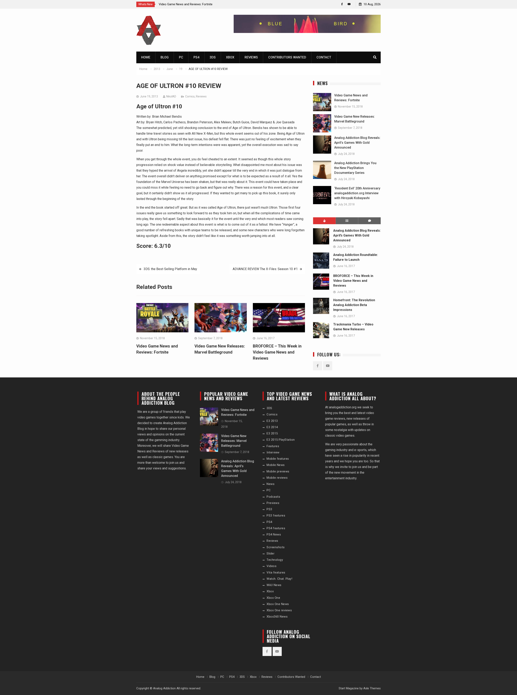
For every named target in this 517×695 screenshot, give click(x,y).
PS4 (196, 57)
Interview (273, 452)
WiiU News (274, 585)
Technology (275, 560)
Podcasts (273, 497)
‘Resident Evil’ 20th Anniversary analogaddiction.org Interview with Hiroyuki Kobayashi (357, 193)
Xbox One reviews (279, 610)
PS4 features (276, 528)
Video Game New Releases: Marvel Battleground (234, 441)
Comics (190, 96)
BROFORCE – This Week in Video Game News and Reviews (277, 352)
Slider (270, 553)
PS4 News (274, 534)
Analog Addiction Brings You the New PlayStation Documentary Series (355, 168)
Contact (323, 57)
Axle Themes (372, 688)
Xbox (230, 57)
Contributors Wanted (287, 57)
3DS (213, 57)
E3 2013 (272, 421)
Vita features (276, 572)
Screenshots (276, 547)
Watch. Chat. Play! (279, 579)
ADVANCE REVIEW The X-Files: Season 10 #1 (265, 269)
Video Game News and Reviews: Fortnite (185, 4)
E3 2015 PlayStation (281, 440)
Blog (165, 57)
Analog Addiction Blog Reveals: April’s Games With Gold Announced (357, 142)
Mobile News (276, 465)
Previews (273, 503)
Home (145, 57)
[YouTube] (349, 4)
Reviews (251, 57)
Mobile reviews (277, 478)
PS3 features (276, 515)
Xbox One (273, 598)
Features (273, 446)
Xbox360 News (277, 616)
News (270, 484)
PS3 (269, 509)
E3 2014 (272, 427)
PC (181, 57)
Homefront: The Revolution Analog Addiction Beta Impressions (354, 305)
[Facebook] (342, 4)
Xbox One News (278, 604)
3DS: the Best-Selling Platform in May (170, 269)
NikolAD (171, 96)
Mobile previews (278, 471)
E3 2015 (272, 433)
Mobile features (278, 459)
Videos (271, 566)
